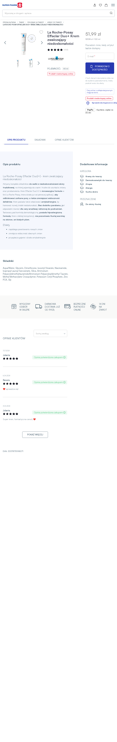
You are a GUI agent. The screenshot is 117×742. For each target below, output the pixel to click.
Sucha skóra (92, 192)
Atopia (89, 184)
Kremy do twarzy (54, 22)
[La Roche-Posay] (55, 59)
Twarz (22, 22)
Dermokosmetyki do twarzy (99, 180)
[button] (5, 42)
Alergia (89, 188)
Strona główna (9, 22)
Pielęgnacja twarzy (36, 22)
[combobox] (58, 13)
